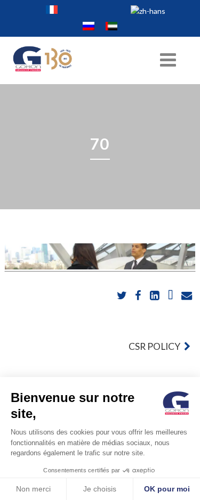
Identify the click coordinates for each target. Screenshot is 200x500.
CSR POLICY (155, 346)
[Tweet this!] (123, 296)
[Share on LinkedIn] (155, 296)
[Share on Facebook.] (139, 296)
